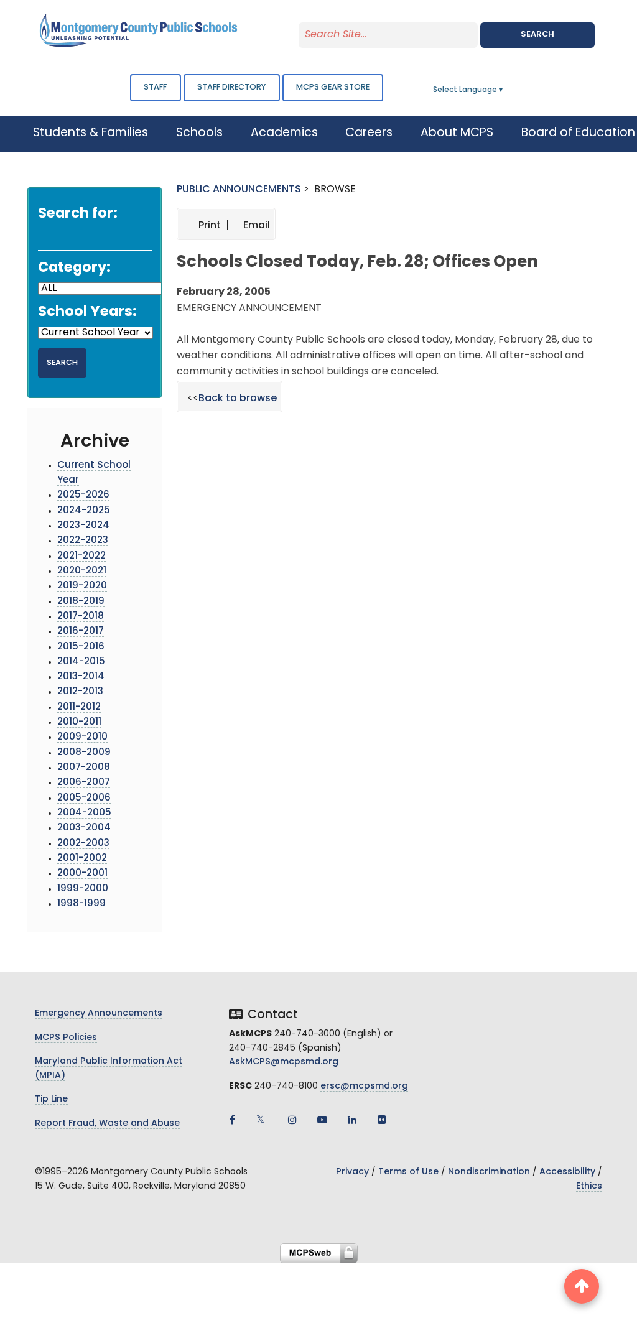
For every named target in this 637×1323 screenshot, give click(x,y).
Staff (155, 87)
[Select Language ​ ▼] (505, 90)
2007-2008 (83, 768)
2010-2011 (79, 722)
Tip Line (51, 1099)
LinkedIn (352, 1119)
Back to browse (237, 399)
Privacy (352, 1172)
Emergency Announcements (98, 1013)
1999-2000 (82, 889)
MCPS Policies (66, 1037)
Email (255, 226)
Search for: (78, 214)
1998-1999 (81, 904)
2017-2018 (80, 616)
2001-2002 (82, 858)
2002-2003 (83, 843)
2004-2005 (84, 813)
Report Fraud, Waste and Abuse (107, 1123)
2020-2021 (81, 571)
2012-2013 (80, 692)
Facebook (232, 1119)
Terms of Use (408, 1172)
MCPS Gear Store (333, 87)
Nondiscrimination (489, 1172)
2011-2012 (79, 707)
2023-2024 (83, 526)
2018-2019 (81, 601)
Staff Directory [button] (231, 87)
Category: (74, 268)
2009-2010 (82, 737)
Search (537, 34)
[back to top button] (581, 1286)
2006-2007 (83, 782)
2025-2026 (83, 495)
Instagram (292, 1119)
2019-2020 (82, 586)
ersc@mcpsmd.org (364, 1086)
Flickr (382, 1119)
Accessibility (567, 1172)
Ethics (589, 1186)
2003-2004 (84, 828)
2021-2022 (81, 556)
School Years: (87, 312)
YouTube (322, 1119)
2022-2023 (82, 540)
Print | (213, 226)
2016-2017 (80, 631)
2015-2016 (81, 647)
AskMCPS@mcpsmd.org (283, 1062)
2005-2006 (84, 798)
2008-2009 (84, 753)
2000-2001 (82, 873)
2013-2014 (81, 677)
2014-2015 (81, 662)
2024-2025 (83, 511)
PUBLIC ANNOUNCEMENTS (239, 190)
